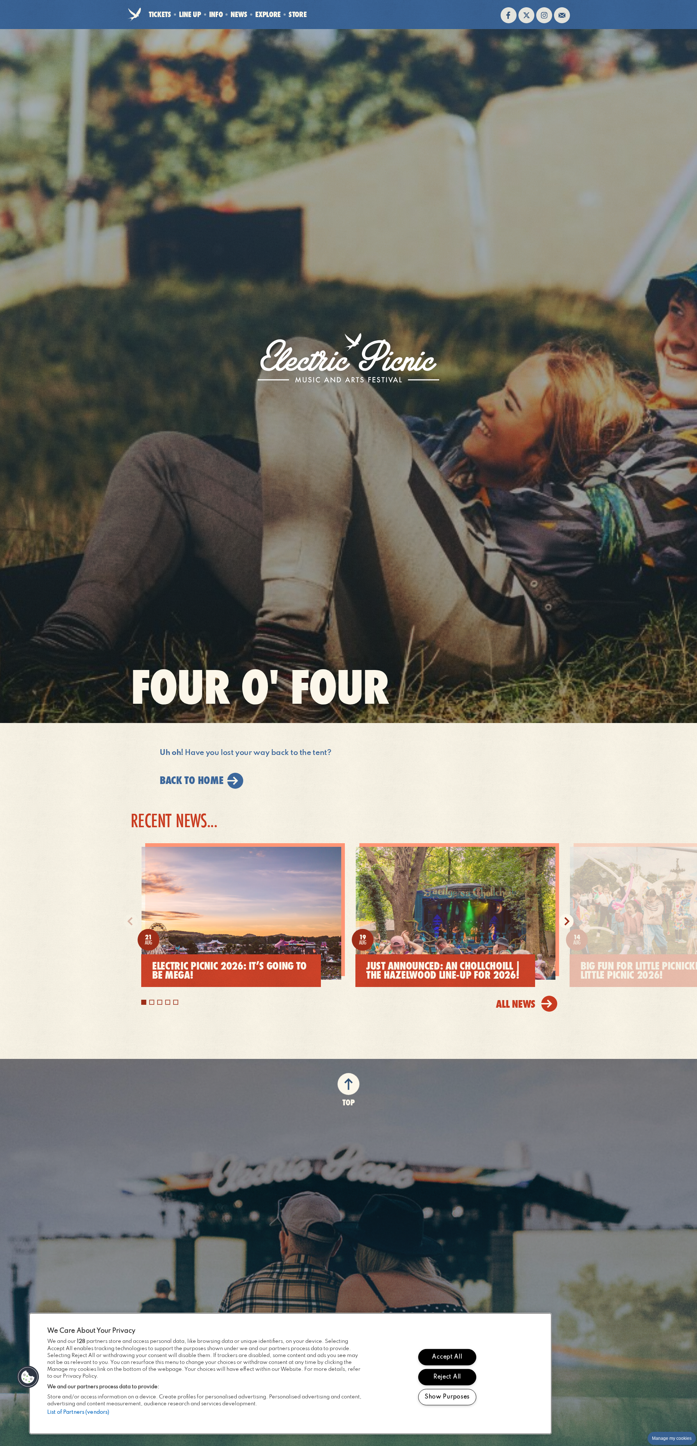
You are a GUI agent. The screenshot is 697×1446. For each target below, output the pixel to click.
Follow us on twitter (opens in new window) (526, 15)
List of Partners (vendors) (78, 1412)
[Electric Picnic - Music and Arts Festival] (348, 358)
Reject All (447, 1377)
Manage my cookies (672, 1438)
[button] (28, 1377)
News (239, 14)
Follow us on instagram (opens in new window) (544, 15)
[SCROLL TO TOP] (348, 1083)
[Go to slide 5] (176, 1002)
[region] (290, 1373)
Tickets (160, 14)
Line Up (190, 14)
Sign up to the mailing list (562, 15)
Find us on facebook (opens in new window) (508, 15)
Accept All (447, 1357)
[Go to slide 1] (144, 1002)
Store (297, 17)
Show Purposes (447, 1397)
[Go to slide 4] (168, 1002)
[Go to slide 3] (160, 1002)
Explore (268, 14)
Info (216, 14)
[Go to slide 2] (152, 1002)
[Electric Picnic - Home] (134, 15)
